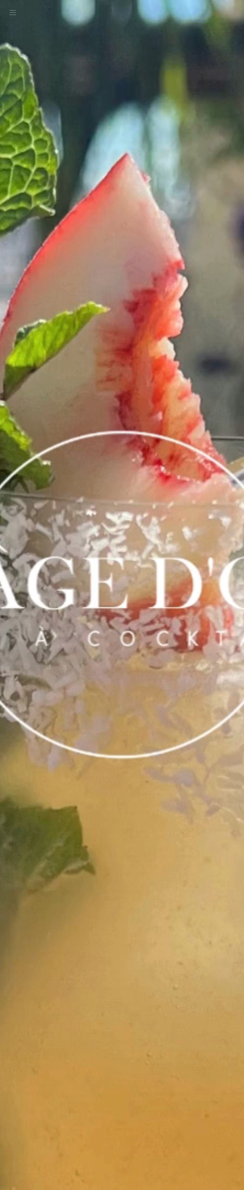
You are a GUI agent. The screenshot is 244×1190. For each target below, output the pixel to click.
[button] (13, 12)
